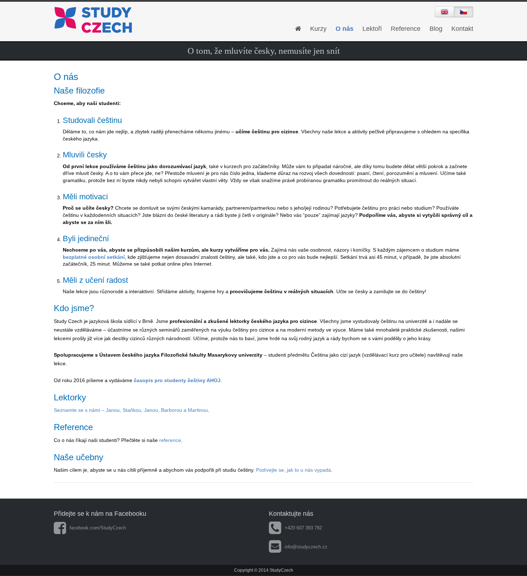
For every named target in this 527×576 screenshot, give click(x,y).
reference (170, 440)
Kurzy (318, 28)
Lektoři (372, 28)
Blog (435, 28)
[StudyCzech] (120, 20)
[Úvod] (298, 29)
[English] (444, 11)
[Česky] (463, 11)
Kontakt (462, 28)
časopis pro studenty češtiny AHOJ (177, 380)
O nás (344, 28)
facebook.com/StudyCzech (98, 527)
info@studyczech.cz (306, 546)
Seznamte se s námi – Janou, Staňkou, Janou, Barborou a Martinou (131, 410)
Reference (406, 28)
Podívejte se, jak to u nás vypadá (293, 470)
